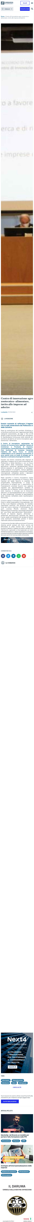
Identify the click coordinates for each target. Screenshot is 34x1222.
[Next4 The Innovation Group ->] (17, 1072)
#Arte (14, 1083)
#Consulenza (6, 1141)
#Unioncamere (6, 1175)
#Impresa (16, 1141)
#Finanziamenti (24, 1171)
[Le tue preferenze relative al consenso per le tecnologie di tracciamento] (30, 1219)
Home (2, 16)
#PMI (23, 1141)
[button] (32, 3)
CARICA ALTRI (17, 1087)
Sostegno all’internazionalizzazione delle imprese (16, 1167)
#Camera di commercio (9, 1171)
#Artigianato (23, 1083)
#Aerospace (5, 1080)
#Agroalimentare (18, 1080)
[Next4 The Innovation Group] (17, 542)
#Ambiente (5, 1083)
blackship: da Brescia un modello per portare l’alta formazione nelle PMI (15, 1136)
